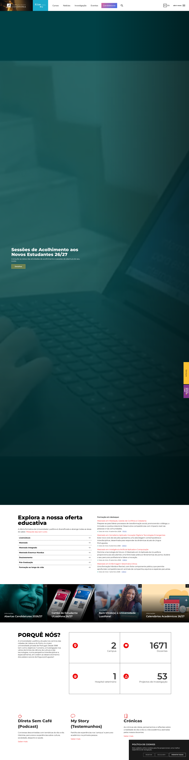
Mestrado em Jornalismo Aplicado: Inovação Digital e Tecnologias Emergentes (131, 535)
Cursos (55, 5)
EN (168, 5)
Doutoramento (25, 557)
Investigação (80, 5)
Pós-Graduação (26, 562)
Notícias (66, 5)
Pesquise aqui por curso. (36, 532)
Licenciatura (24, 538)
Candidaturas (109, 5)
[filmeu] (40, 5)
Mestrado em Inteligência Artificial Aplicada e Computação (122, 549)
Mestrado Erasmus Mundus (31, 553)
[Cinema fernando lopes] (186, 391)
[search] (121, 5)
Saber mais (23, 742)
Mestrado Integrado (28, 548)
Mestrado (23, 543)
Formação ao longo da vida (31, 567)
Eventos (94, 5)
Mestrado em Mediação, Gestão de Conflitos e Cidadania (121, 521)
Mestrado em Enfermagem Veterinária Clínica (117, 564)
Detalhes (18, 266)
